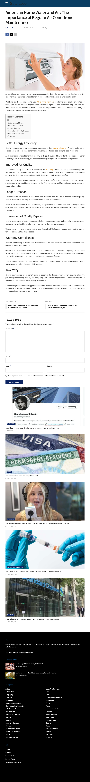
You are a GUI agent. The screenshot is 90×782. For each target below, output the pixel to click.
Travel (48, 731)
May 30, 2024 (10, 430)
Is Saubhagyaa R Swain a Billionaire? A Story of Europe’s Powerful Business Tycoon (32, 428)
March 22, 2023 (24, 28)
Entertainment (10, 709)
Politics (49, 712)
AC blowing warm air (45, 102)
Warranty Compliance (16, 134)
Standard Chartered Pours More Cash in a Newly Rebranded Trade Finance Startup (32, 619)
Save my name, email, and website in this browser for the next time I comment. (36, 376)
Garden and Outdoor (13, 729)
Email (8, 366)
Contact (8, 753)
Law (47, 692)
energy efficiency (60, 148)
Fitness (8, 720)
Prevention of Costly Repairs (18, 131)
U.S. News (49, 737)
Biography (9, 695)
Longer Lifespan (14, 128)
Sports (48, 723)
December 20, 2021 (11, 574)
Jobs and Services (53, 689)
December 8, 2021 (11, 622)
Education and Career (13, 703)
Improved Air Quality (15, 126)
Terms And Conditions (13, 762)
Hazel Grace (11, 28)
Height (7, 734)
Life (47, 695)
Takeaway (11, 136)
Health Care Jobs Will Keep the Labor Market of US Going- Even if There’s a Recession (33, 571)
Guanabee (18, 3)
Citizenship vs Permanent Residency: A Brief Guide (21, 476)
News (9, 471)
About (7, 749)
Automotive (9, 692)
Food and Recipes (12, 723)
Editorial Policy (10, 756)
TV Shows (49, 734)
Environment (10, 712)
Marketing (50, 700)
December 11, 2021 (11, 526)
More (48, 703)
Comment (9, 329)
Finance (10, 615)
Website (49, 366)
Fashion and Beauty (12, 714)
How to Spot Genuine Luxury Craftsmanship (30, 664)
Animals (8, 689)
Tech (48, 726)
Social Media (51, 720)
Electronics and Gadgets (40, 28)
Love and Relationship (54, 697)
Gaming (8, 726)
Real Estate (50, 717)
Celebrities (9, 700)
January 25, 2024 (11, 478)
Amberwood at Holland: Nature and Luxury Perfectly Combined (36, 673)
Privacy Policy (10, 759)
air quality (49, 170)
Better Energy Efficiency (16, 123)
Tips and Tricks (52, 729)
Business (10, 424)
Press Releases (52, 714)
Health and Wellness (15, 567)
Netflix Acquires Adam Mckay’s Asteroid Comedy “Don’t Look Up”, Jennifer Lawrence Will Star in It (37, 524)
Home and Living (11, 737)
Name (8, 356)
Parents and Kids (52, 709)
